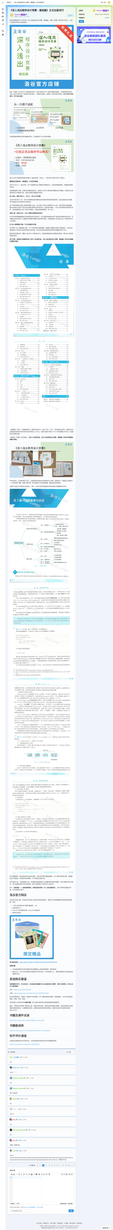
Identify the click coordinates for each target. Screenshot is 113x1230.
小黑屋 (66, 1223)
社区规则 (79, 1223)
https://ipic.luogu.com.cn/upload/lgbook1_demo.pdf (27, 1020)
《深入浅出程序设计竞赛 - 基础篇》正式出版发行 (28, 2)
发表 (71, 1210)
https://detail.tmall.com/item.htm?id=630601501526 (31, 993)
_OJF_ (14, 1151)
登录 (102, 2)
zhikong (15, 1099)
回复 (81, 21)
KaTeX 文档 (39, 1207)
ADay (14, 1119)
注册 (104, 2)
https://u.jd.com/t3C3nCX (22, 990)
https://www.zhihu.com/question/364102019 (24, 1044)
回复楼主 (70, 15)
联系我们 (60, 1223)
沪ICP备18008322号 (71, 1228)
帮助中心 (46, 1223)
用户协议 (53, 1223)
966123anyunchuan (19, 1130)
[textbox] (27, 1189)
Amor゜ (15, 1109)
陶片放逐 (72, 1223)
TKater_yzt (16, 1067)
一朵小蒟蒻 (16, 1057)
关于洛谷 (39, 1223)
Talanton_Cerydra (18, 1078)
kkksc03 (99, 10)
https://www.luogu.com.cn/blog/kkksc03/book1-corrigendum (30, 1030)
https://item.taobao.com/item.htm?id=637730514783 (38, 962)
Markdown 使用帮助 (29, 1207)
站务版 (9, 2)
